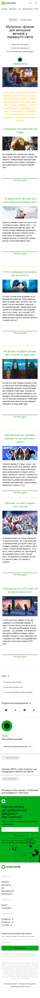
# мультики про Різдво (20, 44)
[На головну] (8, 3)
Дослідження (27, 9)
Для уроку (13, 9)
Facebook (5, 922)
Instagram (6, 919)
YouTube (5, 925)
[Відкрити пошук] (30, 3)
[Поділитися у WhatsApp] (34, 710)
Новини (4, 9)
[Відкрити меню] (36, 3)
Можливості (7, 894)
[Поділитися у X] (15, 710)
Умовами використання (27, 842)
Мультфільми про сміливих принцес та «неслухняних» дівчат (20, 438)
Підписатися (20, 835)
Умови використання (10, 983)
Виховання (13, 19)
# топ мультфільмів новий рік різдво (20, 51)
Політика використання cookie (20, 986)
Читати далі (20, 180)
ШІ (20, 9)
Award (4, 905)
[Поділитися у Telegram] (6, 710)
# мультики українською (20, 48)
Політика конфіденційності (27, 983)
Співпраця (6, 908)
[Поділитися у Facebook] (24, 710)
